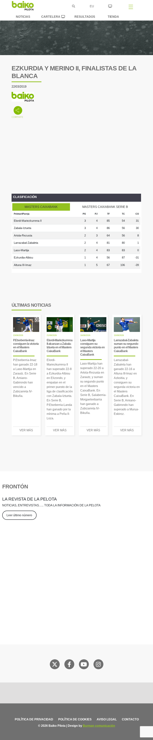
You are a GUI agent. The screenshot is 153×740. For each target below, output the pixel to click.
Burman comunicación (99, 725)
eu (92, 6)
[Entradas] (110, 5)
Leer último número (19, 515)
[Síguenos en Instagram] (98, 665)
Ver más (26, 430)
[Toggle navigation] (131, 7)
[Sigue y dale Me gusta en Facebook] (69, 665)
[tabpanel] (76, 240)
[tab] (41, 207)
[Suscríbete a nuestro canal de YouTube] (84, 665)
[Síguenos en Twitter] (54, 665)
